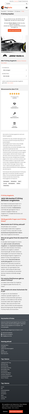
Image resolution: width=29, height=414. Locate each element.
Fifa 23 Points (4, 371)
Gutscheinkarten (5, 390)
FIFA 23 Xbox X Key (5, 369)
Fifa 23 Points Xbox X (6, 373)
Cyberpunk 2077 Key (6, 362)
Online (18, 183)
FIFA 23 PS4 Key (4, 366)
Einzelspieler (12, 183)
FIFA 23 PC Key (4, 364)
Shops (2, 350)
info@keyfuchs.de (7, 336)
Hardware (3, 392)
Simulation (13, 181)
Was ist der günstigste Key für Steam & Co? (12, 330)
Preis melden (10, 83)
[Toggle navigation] (26, 7)
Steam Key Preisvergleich (7, 348)
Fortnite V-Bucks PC (6, 374)
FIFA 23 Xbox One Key (6, 367)
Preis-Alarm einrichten (14, 30)
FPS (2, 388)
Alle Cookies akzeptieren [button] (16, 411)
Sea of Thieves (4, 378)
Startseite (3, 11)
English (20, 1)
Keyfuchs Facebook (7, 332)
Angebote (3, 347)
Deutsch (16, 1)
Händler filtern (5, 73)
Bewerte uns (4, 352)
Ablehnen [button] (5, 411)
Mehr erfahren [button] (15, 407)
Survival (3, 398)
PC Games (17, 11)
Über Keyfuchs (4, 353)
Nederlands (25, 1)
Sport (19, 181)
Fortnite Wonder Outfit (6, 376)
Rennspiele (6, 181)
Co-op (5, 183)
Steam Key (6, 185)
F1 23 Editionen (5, 67)
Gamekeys (10, 11)
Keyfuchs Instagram (7, 334)
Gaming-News (4, 345)
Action (2, 387)
